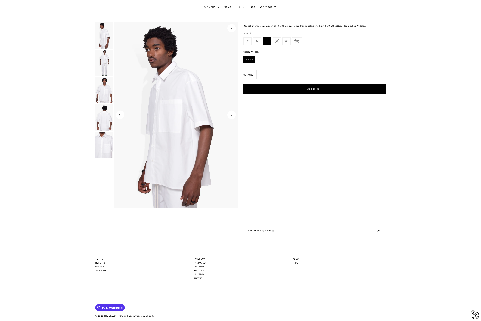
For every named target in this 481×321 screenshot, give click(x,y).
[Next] (231, 115)
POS (121, 315)
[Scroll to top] (473, 311)
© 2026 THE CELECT (106, 315)
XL (276, 41)
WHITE (249, 59)
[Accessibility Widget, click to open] (475, 315)
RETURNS (100, 262)
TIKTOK (198, 278)
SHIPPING (100, 270)
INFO (295, 262)
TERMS (99, 258)
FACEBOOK (199, 258)
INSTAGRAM (200, 262)
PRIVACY (99, 266)
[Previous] (120, 115)
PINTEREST (200, 266)
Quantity (248, 74)
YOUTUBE (199, 270)
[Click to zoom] (231, 28)
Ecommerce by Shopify (141, 315)
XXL (286, 41)
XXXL (297, 41)
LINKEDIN (199, 274)
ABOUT (296, 258)
